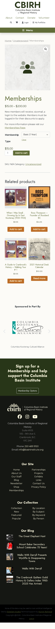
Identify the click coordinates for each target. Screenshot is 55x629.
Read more (39, 278)
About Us (16, 473)
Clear (24, 140)
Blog (16, 480)
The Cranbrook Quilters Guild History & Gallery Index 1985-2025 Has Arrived (32, 580)
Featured (16, 515)
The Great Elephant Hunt (32, 536)
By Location (38, 508)
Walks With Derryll (32, 568)
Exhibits (38, 476)
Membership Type (12, 138)
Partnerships (38, 469)
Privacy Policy (38, 487)
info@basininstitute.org (31, 449)
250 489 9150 (32, 446)
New (16, 511)
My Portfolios (40, 22)
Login (26, 22)
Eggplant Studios (14, 612)
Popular (16, 518)
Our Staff (16, 476)
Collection (16, 508)
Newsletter (16, 483)
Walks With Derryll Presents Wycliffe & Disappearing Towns (32, 558)
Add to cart (21, 153)
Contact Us (38, 483)
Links (38, 480)
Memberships (16, 490)
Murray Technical (45, 612)
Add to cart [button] (16, 229)
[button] (45, 49)
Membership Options (27, 390)
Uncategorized (20, 41)
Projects (38, 473)
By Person (38, 518)
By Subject (38, 511)
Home (8, 41)
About (9, 18)
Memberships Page (15, 127)
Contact (20, 18)
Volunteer (44, 18)
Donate (31, 18)
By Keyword (38, 515)
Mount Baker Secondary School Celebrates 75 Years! (32, 545)
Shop (16, 487)
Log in (31, 619)
